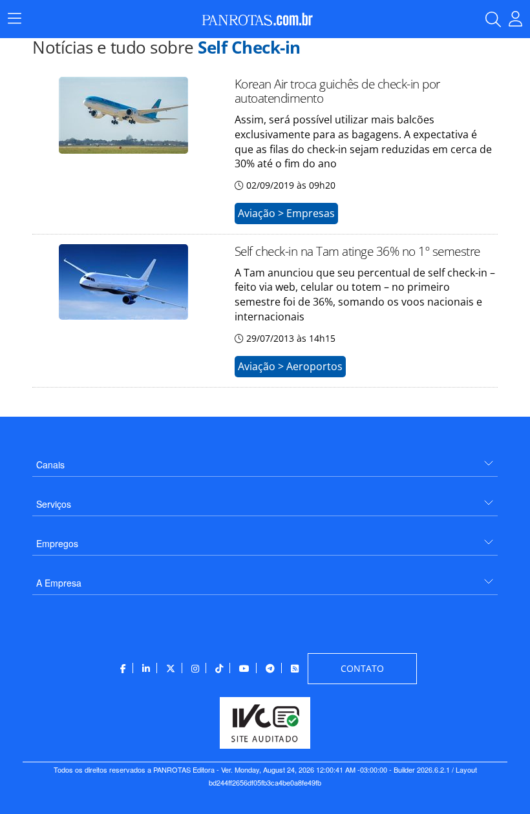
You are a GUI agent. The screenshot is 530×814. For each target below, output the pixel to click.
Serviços (53, 503)
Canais (50, 464)
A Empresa (58, 582)
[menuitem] (265, 460)
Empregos (57, 543)
